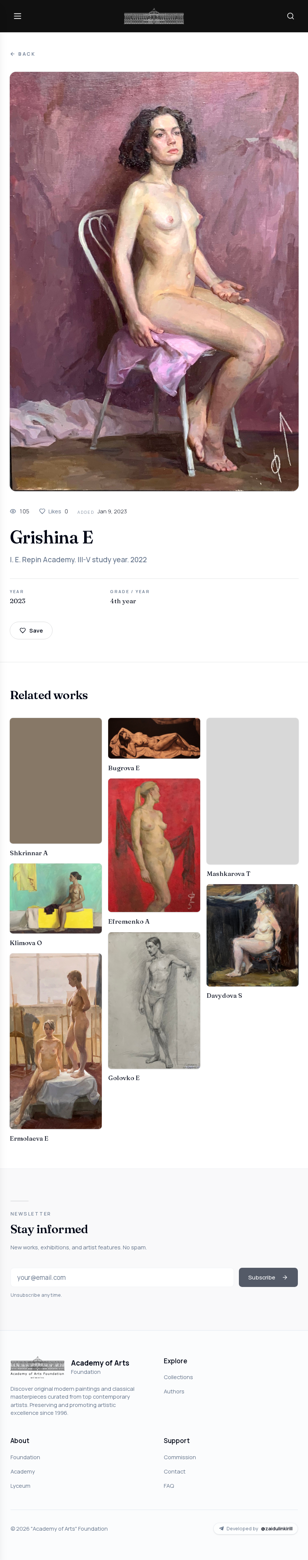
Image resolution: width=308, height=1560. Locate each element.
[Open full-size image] (154, 281)
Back (27, 54)
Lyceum (20, 1485)
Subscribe (261, 1277)
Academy (23, 1471)
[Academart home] (154, 16)
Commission (180, 1457)
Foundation (25, 1457)
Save (36, 630)
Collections (178, 1377)
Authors (174, 1391)
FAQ (169, 1485)
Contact (175, 1471)
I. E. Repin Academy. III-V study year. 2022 (78, 560)
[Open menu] (18, 16)
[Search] (290, 16)
